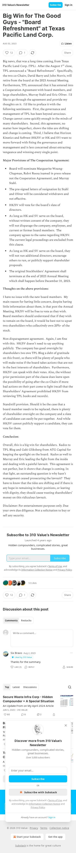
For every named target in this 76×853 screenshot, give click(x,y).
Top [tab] (7, 687)
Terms (43, 828)
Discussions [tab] (30, 687)
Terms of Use (55, 800)
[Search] (69, 687)
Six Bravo (16, 653)
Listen (68, 43)
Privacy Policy (38, 807)
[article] (38, 706)
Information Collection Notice (44, 803)
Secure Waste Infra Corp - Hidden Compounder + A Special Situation (28, 699)
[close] (66, 725)
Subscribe (55, 5)
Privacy (34, 828)
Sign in (68, 5)
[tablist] (18, 620)
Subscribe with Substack (40, 792)
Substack (20, 845)
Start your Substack (29, 836)
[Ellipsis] (71, 653)
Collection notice (59, 828)
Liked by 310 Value (23, 657)
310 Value (22, 710)
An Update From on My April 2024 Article (28, 705)
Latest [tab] (16, 687)
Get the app (55, 836)
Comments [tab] (11, 620)
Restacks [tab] (26, 620)
